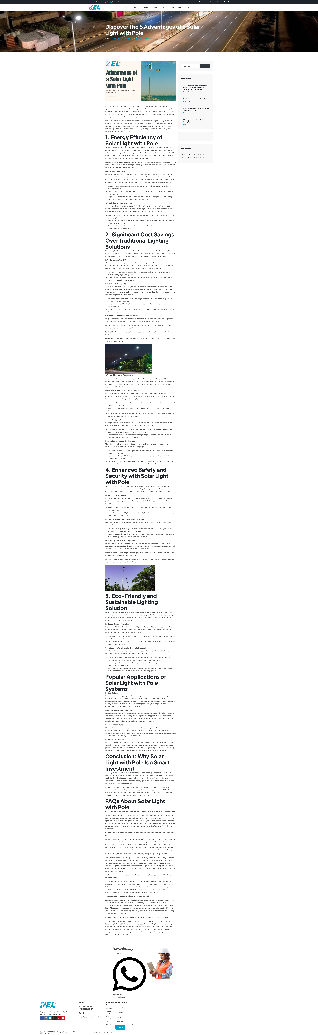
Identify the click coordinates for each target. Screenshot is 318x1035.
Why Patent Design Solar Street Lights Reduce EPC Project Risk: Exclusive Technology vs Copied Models (195, 87)
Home (127, 7)
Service (156, 7)
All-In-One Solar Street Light (194, 154)
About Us (136, 7)
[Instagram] (221, 1)
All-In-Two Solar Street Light (194, 157)
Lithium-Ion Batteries (115, 456)
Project (166, 7)
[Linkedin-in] (217, 1)
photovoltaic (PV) (170, 150)
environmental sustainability (153, 775)
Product (146, 7)
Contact (189, 7)
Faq (173, 7)
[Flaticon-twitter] (214, 1)
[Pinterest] (225, 1)
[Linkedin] (50, 1018)
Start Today (117, 953)
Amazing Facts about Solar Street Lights (195, 99)
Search (205, 66)
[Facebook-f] (210, 1)
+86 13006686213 (119, 997)
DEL (106, 129)
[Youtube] (228, 1)
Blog (179, 7)
